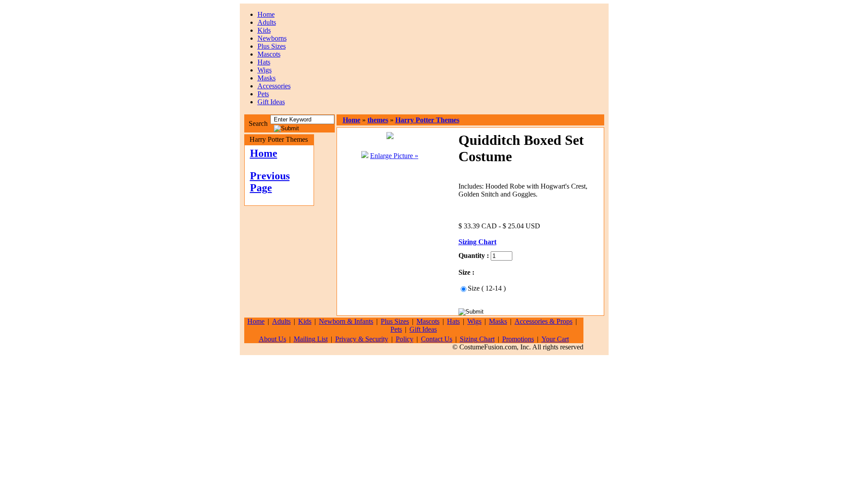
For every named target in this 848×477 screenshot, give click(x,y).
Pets (263, 94)
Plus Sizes (271, 46)
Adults (266, 22)
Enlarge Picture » (394, 155)
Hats (263, 62)
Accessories (274, 86)
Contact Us (436, 339)
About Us (272, 339)
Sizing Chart (477, 339)
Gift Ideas (271, 102)
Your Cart (555, 339)
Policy (404, 339)
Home (266, 14)
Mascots (268, 54)
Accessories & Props (543, 321)
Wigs (264, 70)
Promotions (518, 339)
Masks (266, 78)
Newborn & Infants (346, 321)
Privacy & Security (361, 339)
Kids (264, 30)
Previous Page (270, 181)
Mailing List (311, 339)
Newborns (272, 38)
